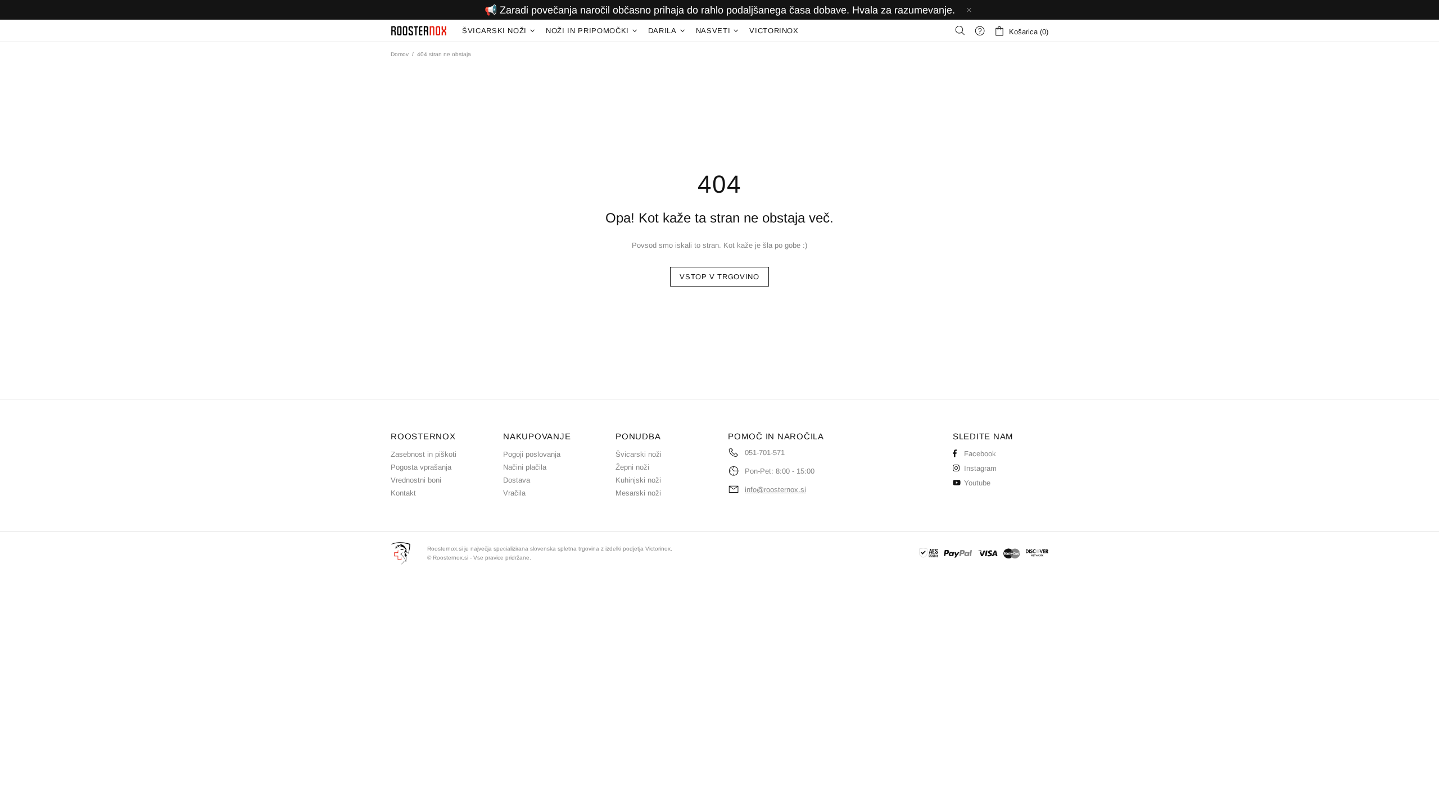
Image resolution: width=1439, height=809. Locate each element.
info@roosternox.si (775, 489)
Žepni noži (632, 467)
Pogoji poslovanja (531, 454)
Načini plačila (524, 467)
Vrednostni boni (416, 480)
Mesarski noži (638, 493)
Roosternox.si (419, 30)
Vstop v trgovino (719, 276)
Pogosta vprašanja (421, 467)
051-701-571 (765, 452)
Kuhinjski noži (638, 480)
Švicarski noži (639, 454)
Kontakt (403, 493)
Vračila (514, 493)
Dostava (516, 480)
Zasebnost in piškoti (423, 454)
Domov (400, 54)
